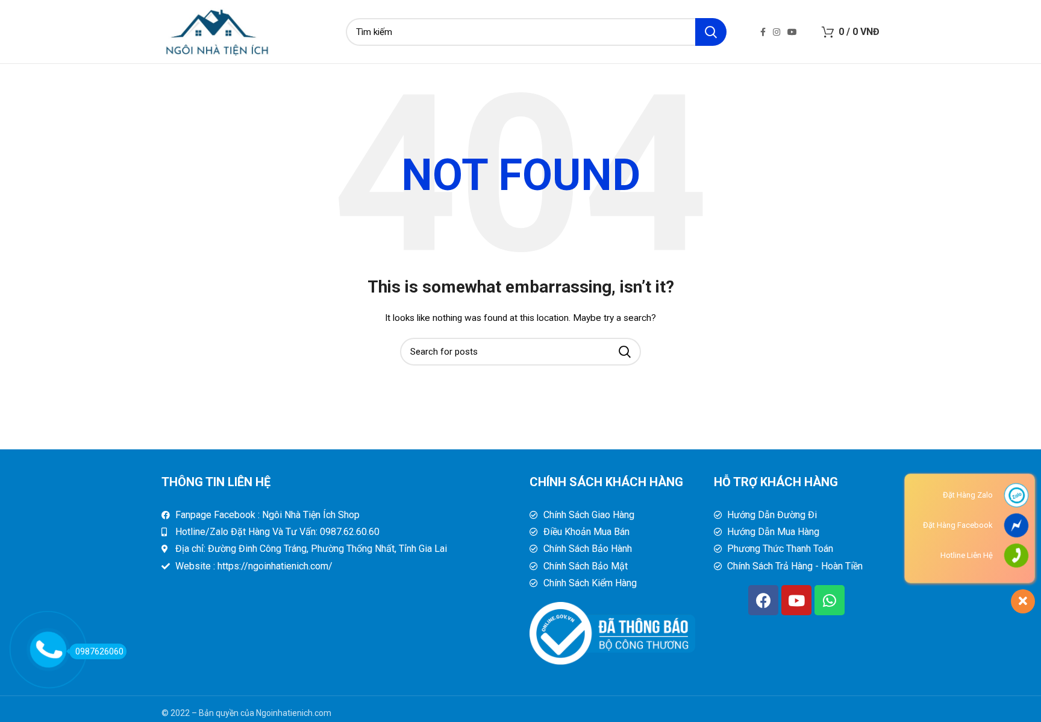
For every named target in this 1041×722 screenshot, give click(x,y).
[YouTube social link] (792, 32)
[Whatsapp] (829, 600)
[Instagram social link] (776, 32)
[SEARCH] (711, 32)
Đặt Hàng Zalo (968, 494)
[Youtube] (796, 600)
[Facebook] (763, 600)
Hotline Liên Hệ (966, 555)
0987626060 (99, 651)
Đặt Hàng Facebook (958, 525)
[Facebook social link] (763, 32)
